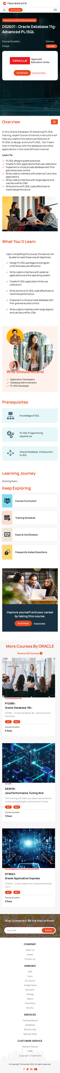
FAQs (5, 546)
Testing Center (30, 1034)
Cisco (30, 976)
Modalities (30, 1025)
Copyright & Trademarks (30, 1055)
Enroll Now (22, 72)
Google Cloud (30, 985)
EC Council (30, 980)
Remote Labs (30, 1029)
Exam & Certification (13, 529)
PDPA (30, 1051)
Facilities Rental (30, 1020)
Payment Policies (30, 1046)
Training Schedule (12, 512)
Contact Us (30, 959)
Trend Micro (30, 1003)
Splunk (30, 998)
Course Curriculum (12, 496)
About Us (30, 950)
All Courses (15, 10)
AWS (30, 971)
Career (30, 954)
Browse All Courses (28, 653)
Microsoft (30, 989)
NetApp (30, 994)
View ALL (30, 1007)
